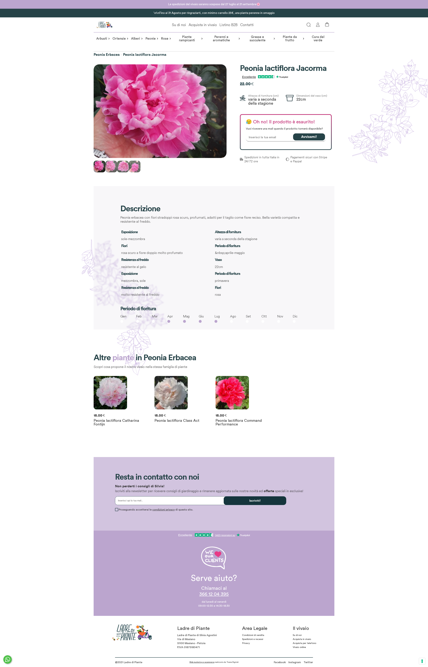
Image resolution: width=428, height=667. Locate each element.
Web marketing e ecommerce (201, 662)
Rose (164, 38)
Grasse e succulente (257, 38)
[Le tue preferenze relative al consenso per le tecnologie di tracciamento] (422, 661)
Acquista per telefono (304, 643)
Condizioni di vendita (253, 635)
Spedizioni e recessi (252, 639)
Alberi (135, 38)
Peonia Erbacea (107, 55)
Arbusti (101, 38)
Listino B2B (229, 24)
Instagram (294, 662)
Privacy (246, 643)
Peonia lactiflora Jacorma (144, 55)
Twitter (308, 662)
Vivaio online (299, 647)
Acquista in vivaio (203, 24)
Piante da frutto (290, 38)
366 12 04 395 (214, 594)
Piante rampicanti (187, 38)
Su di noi (179, 24)
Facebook (280, 662)
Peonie (150, 38)
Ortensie (119, 38)
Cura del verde (318, 38)
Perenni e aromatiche (221, 38)
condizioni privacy (163, 509)
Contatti (247, 24)
